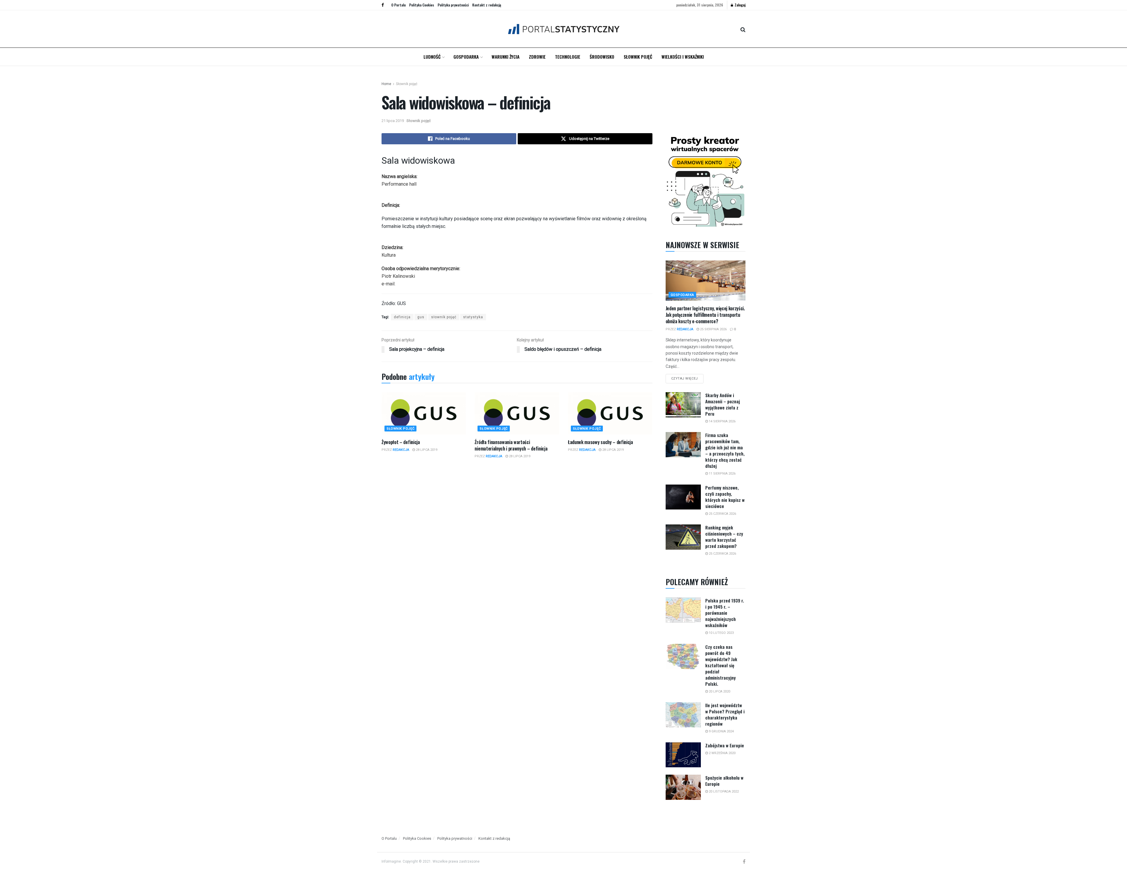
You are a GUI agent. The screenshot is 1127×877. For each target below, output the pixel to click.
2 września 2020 (721, 753)
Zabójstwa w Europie (724, 745)
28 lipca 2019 (426, 450)
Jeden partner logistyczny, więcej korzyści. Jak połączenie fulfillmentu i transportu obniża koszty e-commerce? (705, 315)
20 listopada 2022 (723, 791)
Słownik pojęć (638, 56)
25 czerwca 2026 (722, 514)
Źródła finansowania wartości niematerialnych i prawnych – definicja (511, 445)
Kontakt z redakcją (486, 4)
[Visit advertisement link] (706, 180)
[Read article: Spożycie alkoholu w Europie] (683, 787)
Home (386, 84)
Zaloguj (739, 4)
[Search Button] (742, 29)
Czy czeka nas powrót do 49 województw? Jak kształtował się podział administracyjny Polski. (721, 665)
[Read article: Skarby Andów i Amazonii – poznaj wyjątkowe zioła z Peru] (683, 404)
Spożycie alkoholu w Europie (724, 780)
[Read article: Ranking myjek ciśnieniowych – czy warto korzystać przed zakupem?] (683, 537)
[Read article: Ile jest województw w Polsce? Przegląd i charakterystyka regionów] (683, 714)
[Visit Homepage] (564, 29)
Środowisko (602, 56)
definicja (402, 317)
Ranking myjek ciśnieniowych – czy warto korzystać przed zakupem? (724, 536)
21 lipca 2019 (393, 120)
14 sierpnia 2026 (721, 421)
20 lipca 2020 (719, 691)
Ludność (432, 56)
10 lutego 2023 (721, 633)
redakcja (401, 450)
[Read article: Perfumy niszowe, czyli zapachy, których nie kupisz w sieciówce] (683, 497)
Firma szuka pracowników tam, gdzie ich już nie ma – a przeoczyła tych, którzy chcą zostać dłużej (725, 450)
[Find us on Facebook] (383, 5)
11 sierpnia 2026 (721, 473)
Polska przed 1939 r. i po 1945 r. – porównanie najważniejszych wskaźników (724, 612)
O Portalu (398, 4)
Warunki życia (505, 56)
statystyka (473, 317)
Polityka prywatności (453, 4)
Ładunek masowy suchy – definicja (600, 442)
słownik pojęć (443, 317)
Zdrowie (537, 56)
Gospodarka (466, 56)
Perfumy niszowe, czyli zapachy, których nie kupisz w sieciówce (725, 496)
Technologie (567, 56)
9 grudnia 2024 (721, 731)
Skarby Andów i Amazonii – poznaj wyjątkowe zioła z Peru (722, 404)
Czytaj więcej (687, 377)
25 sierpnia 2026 (713, 329)
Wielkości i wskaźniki (683, 56)
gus (420, 317)
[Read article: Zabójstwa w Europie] (683, 755)
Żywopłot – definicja (401, 442)
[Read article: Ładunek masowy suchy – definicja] (610, 413)
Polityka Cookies (421, 4)
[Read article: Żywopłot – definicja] (424, 413)
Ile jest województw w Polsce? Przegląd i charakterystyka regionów (725, 714)
